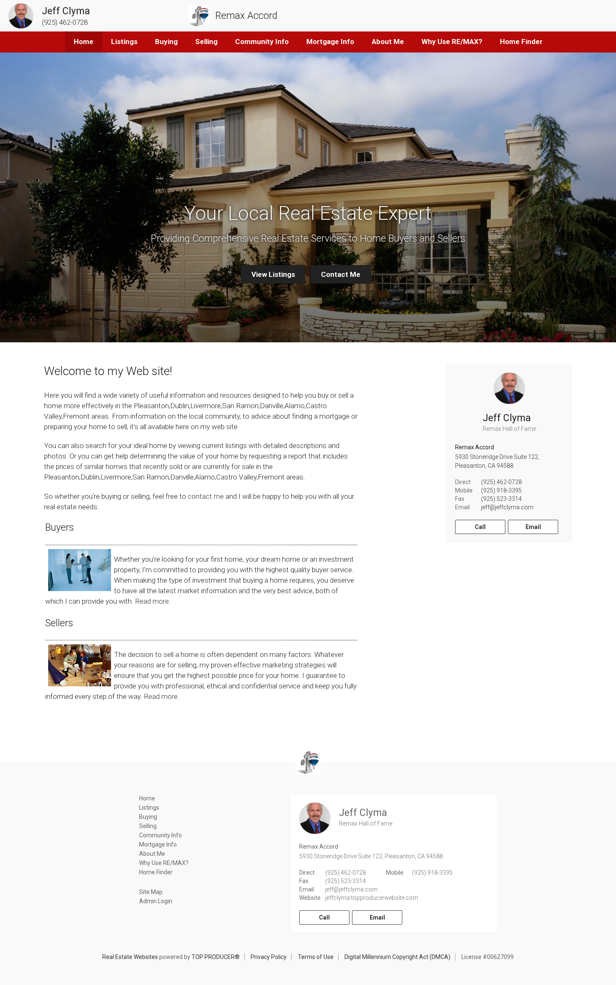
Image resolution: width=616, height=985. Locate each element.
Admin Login (155, 901)
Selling (206, 41)
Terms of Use (316, 957)
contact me (206, 496)
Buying (166, 41)
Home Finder (521, 41)
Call (480, 527)
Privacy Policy (269, 957)
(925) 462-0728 (501, 482)
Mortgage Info (330, 41)
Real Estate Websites (130, 957)
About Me (388, 41)
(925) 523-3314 (501, 498)
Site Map (151, 892)
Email (533, 527)
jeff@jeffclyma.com (507, 507)
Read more (152, 601)
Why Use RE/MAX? (452, 41)
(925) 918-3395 (501, 490)
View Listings (273, 274)
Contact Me (340, 274)
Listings (124, 41)
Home (83, 41)
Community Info (262, 41)
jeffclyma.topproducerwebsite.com (371, 897)
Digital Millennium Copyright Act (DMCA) (397, 957)
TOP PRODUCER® (216, 957)
